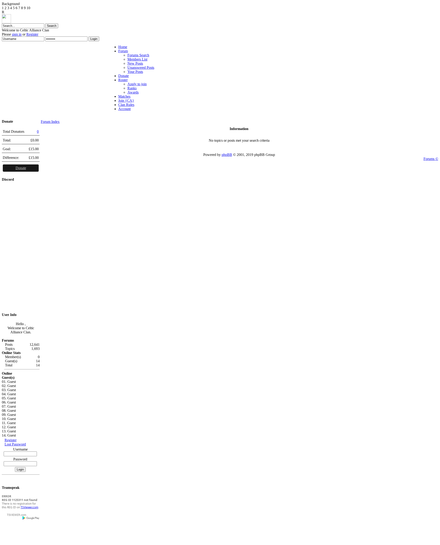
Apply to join (137, 84)
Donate (123, 76)
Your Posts (135, 72)
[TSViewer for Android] (31, 518)
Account (124, 109)
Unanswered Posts (140, 67)
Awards (133, 92)
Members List (137, 59)
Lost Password (15, 444)
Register (32, 34)
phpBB (227, 155)
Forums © (431, 159)
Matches (124, 96)
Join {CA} (126, 100)
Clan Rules (126, 105)
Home (122, 47)
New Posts (135, 63)
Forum (123, 51)
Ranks (132, 88)
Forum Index (50, 122)
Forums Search (138, 55)
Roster (123, 80)
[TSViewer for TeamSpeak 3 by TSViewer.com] (15, 515)
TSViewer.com (29, 507)
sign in (17, 34)
